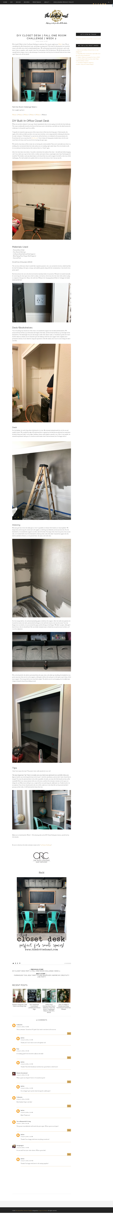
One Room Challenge (45, 845)
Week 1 (60, 44)
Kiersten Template (28, 1210)
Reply (69, 1033)
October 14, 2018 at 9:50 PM (23, 1026)
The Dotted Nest (19, 1210)
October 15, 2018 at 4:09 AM (23, 1051)
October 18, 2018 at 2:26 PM (27, 1112)
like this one (34, 138)
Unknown (19, 1025)
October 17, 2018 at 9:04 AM (23, 1123)
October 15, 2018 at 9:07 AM (23, 1075)
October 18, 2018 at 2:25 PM (27, 1088)
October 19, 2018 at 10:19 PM (27, 1160)
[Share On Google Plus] (17, 963)
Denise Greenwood (22, 1073)
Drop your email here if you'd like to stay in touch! (88, 39)
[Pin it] (19, 963)
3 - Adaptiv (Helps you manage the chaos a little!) (88, 57)
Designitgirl (20, 1145)
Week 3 (26, 115)
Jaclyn (22, 1038)
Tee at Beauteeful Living (24, 1121)
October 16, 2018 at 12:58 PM (23, 1099)
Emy (18, 1049)
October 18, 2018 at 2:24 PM (27, 1040)
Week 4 (32, 115)
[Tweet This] (13, 963)
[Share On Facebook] (15, 963)
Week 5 (38, 115)
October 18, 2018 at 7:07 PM (23, 1147)
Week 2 (20, 115)
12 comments (67, 963)
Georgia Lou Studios (43, 1210)
